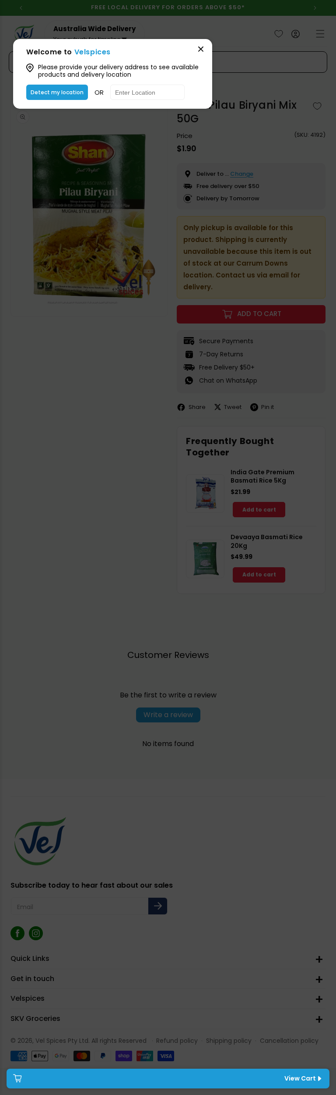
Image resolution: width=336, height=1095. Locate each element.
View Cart (300, 1078)
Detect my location (57, 92)
